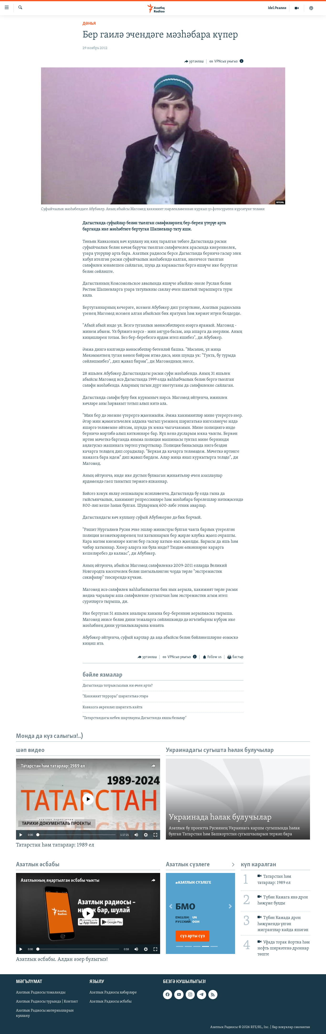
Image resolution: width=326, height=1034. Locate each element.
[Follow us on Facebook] (167, 994)
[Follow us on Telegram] (201, 994)
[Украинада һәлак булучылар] (238, 799)
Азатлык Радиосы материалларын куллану (45, 1013)
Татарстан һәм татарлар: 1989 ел (53, 766)
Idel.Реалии (277, 8)
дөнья (89, 24)
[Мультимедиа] (296, 8)
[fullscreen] (155, 835)
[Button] (194, 61)
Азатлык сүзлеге (188, 865)
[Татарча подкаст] (311, 8)
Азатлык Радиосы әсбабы (110, 1002)
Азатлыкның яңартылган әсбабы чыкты (60, 880)
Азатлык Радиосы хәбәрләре (113, 992)
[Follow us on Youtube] (178, 994)
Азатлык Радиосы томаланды (40, 992)
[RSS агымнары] (212, 994)
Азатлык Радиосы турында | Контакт (47, 1002)
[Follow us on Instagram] (190, 994)
